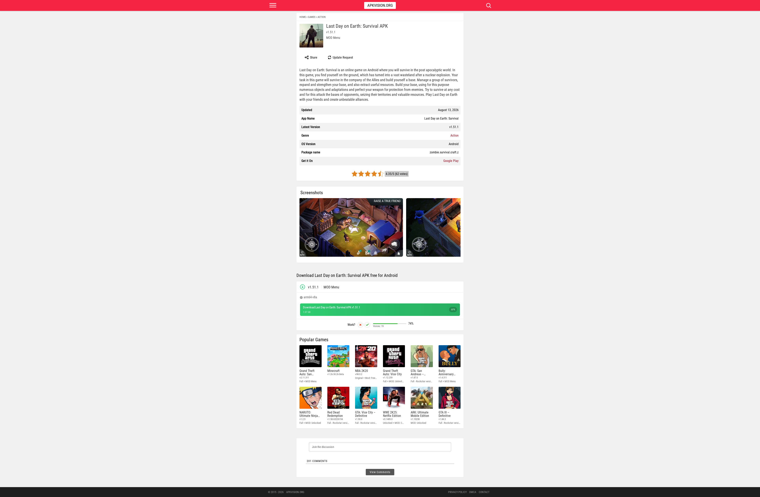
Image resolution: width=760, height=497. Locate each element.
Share (313, 57)
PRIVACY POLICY (457, 492)
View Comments (380, 472)
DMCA (472, 492)
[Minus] (360, 325)
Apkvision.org (380, 5)
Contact (484, 492)
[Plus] (367, 325)
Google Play (451, 161)
